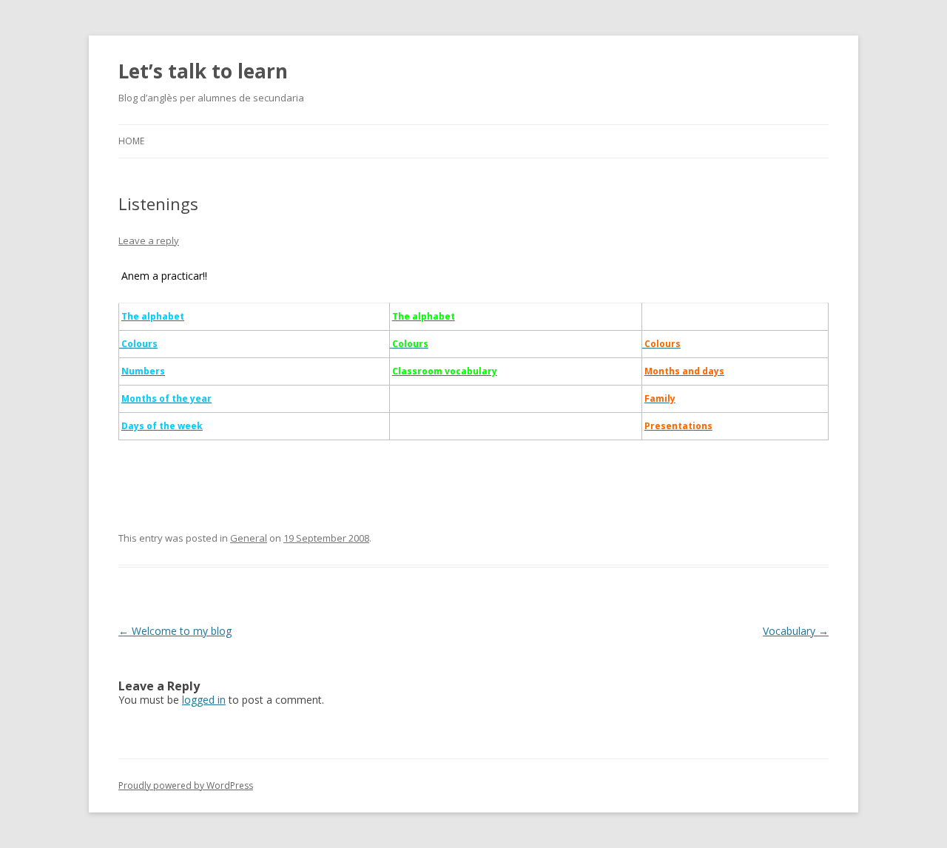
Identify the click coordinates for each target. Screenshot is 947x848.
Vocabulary (796, 631)
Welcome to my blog (175, 631)
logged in (204, 700)
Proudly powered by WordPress (185, 785)
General (248, 538)
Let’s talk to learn (203, 71)
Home (131, 141)
